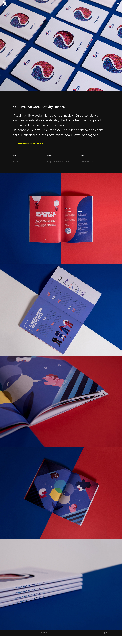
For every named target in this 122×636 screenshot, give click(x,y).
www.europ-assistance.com (29, 143)
